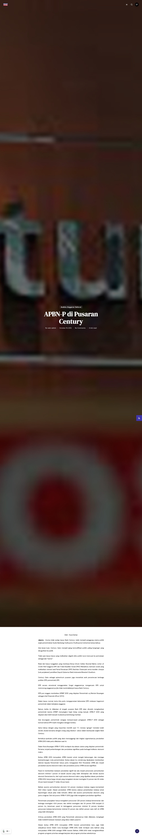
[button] (137, 4)
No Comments (80, 328)
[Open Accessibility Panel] (139, 418)
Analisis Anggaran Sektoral (71, 307)
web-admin (52, 328)
